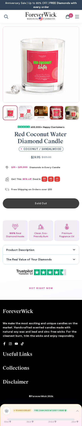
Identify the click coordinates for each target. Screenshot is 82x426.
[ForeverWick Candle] (41, 16)
